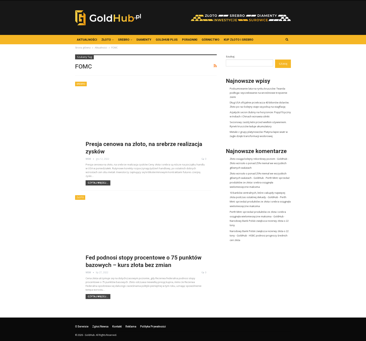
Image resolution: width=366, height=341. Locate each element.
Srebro (123, 39)
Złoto (106, 39)
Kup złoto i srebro (238, 39)
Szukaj (230, 56)
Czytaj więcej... (98, 182)
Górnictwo (210, 39)
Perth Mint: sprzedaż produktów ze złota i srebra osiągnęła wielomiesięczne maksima (260, 182)
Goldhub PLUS (167, 39)
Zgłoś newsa (100, 326)
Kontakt (117, 326)
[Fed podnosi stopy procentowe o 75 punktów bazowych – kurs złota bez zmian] (146, 234)
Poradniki (189, 39)
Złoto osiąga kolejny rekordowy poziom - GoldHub (258, 158)
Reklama (130, 326)
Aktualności (87, 39)
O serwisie (81, 326)
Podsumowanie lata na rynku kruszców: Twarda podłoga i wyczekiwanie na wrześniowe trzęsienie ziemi (258, 93)
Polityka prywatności (153, 326)
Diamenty (143, 39)
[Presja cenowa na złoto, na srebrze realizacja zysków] (146, 121)
